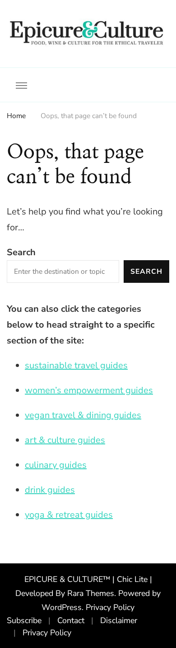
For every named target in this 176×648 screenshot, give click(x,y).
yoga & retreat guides (69, 515)
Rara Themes (90, 593)
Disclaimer (118, 620)
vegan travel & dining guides (83, 415)
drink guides (50, 490)
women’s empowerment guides (89, 390)
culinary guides (56, 465)
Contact (70, 620)
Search (21, 252)
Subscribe (24, 620)
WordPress (62, 607)
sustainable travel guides (76, 365)
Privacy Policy (110, 607)
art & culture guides (65, 440)
